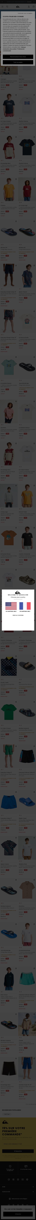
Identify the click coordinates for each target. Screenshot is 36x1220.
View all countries (18, 615)
